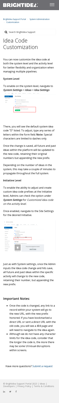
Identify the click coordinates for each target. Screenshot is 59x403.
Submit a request (42, 366)
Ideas (42, 383)
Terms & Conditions (44, 386)
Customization (12, 22)
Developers (9, 386)
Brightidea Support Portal (14, 19)
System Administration (40, 19)
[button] (52, 4)
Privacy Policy (24, 386)
